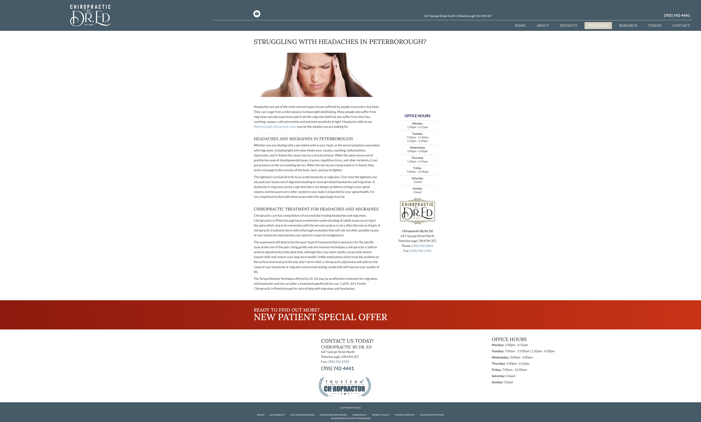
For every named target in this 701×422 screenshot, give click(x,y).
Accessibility (277, 414)
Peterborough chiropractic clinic (275, 126)
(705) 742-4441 (677, 15)
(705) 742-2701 (421, 251)
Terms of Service (405, 414)
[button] (423, 307)
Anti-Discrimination (302, 414)
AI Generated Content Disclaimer (350, 418)
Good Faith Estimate (432, 414)
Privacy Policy (381, 414)
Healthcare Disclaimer (333, 414)
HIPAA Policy (359, 414)
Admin (261, 414)
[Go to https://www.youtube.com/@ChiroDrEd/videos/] (257, 14)
